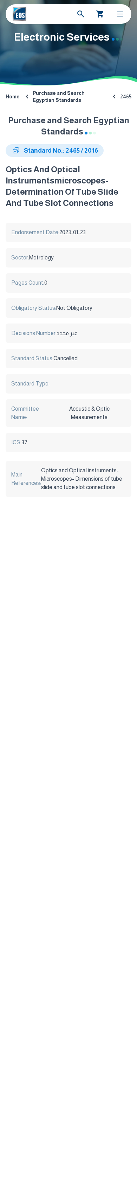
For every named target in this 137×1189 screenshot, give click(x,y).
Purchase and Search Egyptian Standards (59, 96)
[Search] (81, 14)
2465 (125, 96)
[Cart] (100, 14)
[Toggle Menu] (120, 14)
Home (13, 96)
